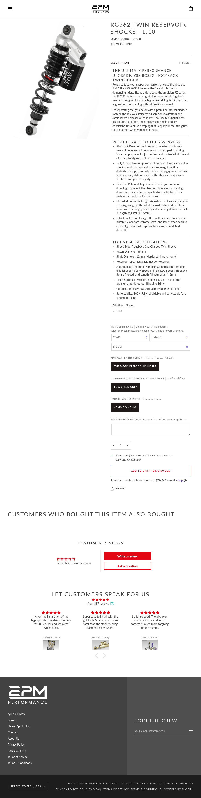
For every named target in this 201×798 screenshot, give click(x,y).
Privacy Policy (16, 744)
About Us (13, 738)
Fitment (185, 62)
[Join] (190, 730)
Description (120, 62)
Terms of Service (18, 757)
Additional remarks (149, 419)
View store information (128, 459)
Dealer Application (19, 726)
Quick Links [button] (16, 714)
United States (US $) (26, 786)
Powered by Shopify (178, 789)
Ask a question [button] (127, 566)
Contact (12, 732)
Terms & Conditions (20, 763)
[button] (97, 655)
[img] (100, 600)
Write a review (127, 556)
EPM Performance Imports (91, 783)
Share (120, 488)
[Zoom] (54, 80)
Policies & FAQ (17, 750)
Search (12, 720)
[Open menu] (14, 8)
